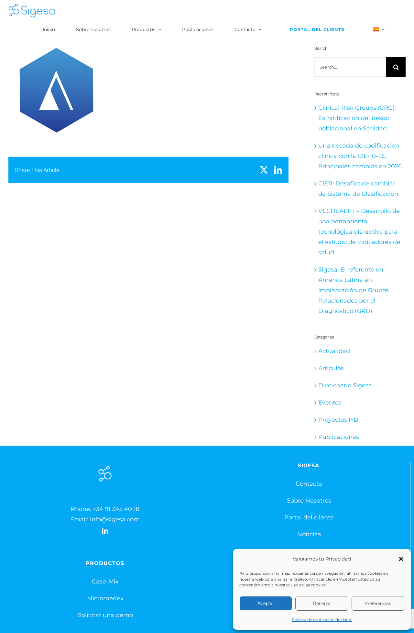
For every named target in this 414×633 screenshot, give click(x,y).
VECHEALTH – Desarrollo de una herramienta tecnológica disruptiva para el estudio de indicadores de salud (359, 231)
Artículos (331, 368)
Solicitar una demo (105, 615)
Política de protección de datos (322, 619)
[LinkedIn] (105, 531)
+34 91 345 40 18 (116, 509)
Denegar (322, 603)
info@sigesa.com (115, 519)
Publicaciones (338, 436)
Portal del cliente (309, 517)
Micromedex (105, 598)
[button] (401, 559)
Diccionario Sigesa (345, 385)
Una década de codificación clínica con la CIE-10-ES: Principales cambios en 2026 (360, 156)
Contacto (309, 483)
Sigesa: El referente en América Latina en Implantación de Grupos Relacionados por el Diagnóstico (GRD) (353, 290)
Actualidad (334, 351)
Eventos (330, 402)
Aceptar (265, 603)
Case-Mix (105, 581)
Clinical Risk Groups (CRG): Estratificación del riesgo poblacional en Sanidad (357, 118)
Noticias (309, 534)
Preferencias (378, 603)
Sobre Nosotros (309, 500)
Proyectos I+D (338, 419)
